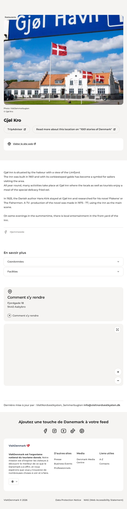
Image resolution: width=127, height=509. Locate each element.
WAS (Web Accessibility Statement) (103, 500)
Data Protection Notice (68, 500)
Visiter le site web (23, 143)
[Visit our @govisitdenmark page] (72, 431)
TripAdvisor (15, 129)
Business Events (63, 463)
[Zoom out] (118, 380)
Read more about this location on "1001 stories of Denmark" (74, 129)
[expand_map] (117, 329)
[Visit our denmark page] (45, 431)
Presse (57, 459)
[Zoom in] (118, 372)
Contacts (104, 463)
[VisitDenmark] (19, 445)
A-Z (101, 459)
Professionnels (62, 468)
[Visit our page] (54, 431)
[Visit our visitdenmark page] (63, 431)
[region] (63, 355)
